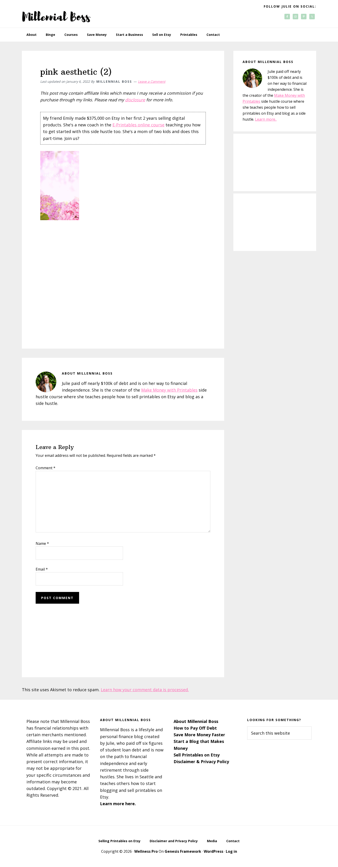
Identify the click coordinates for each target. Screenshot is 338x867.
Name (42, 543)
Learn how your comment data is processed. (145, 689)
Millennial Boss (56, 14)
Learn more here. (118, 803)
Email (42, 569)
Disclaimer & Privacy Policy (201, 761)
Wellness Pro (146, 851)
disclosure (135, 99)
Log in (231, 851)
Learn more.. (266, 119)
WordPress (213, 851)
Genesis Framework (183, 851)
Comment (45, 467)
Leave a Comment (151, 81)
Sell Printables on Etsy (197, 755)
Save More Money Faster (199, 734)
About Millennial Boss (196, 721)
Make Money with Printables (169, 390)
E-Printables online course (138, 125)
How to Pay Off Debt (195, 728)
